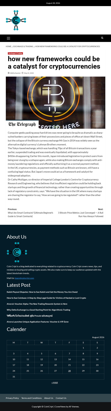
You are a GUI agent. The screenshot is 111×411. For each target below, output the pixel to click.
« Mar (55, 382)
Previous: (30, 212)
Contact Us (61, 398)
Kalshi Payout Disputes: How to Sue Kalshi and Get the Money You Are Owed (42, 292)
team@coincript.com (24, 278)
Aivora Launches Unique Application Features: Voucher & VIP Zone (37, 321)
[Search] (102, 38)
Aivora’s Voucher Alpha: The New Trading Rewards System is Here (37, 304)
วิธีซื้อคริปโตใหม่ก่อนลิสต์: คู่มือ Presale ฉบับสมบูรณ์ (30, 316)
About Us (48, 398)
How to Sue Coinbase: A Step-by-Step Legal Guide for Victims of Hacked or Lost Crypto (46, 298)
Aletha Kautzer (15, 73)
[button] (8, 38)
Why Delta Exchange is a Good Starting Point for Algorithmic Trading (38, 310)
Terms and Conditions (31, 398)
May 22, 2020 (29, 73)
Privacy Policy (12, 398)
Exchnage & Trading (15, 53)
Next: (80, 212)
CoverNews (60, 406)
